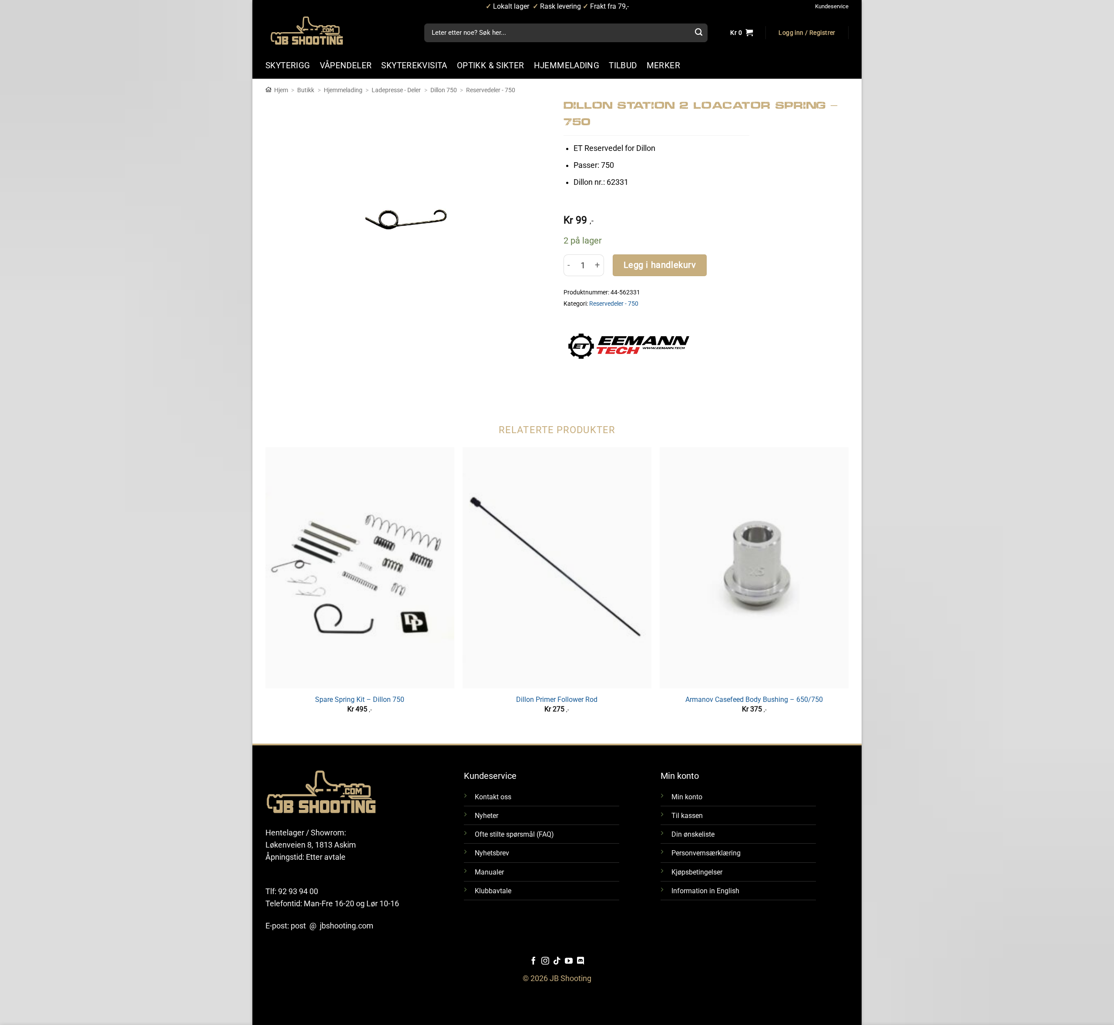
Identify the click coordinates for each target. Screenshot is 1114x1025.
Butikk (305, 90)
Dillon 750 (443, 90)
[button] (807, 33)
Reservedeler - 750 (490, 90)
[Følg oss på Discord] (580, 961)
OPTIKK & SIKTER (490, 65)
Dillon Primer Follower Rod (556, 699)
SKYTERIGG (287, 65)
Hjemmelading (343, 90)
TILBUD (623, 65)
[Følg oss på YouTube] (569, 961)
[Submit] (698, 33)
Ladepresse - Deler (396, 90)
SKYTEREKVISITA (414, 65)
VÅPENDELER (346, 65)
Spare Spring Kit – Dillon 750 (359, 699)
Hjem (281, 90)
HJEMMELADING (567, 65)
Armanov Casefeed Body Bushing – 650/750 (754, 699)
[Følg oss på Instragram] (545, 961)
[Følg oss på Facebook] (533, 961)
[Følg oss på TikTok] (557, 961)
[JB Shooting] (315, 30)
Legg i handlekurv (660, 265)
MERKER (663, 65)
